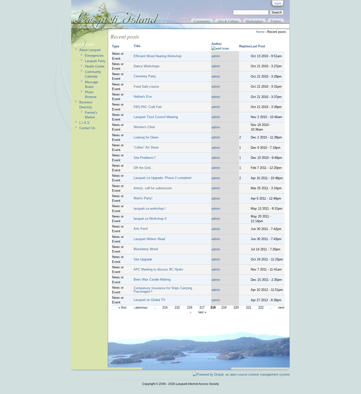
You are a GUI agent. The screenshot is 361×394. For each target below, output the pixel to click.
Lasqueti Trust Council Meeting (156, 117)
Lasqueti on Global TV (149, 300)
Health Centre (94, 66)
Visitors (275, 21)
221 (248, 308)
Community (202, 21)
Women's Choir (144, 127)
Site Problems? (144, 158)
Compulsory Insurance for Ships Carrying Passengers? (163, 289)
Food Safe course (146, 86)
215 (177, 308)
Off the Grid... (143, 168)
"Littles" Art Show (146, 147)
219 (223, 308)
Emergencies (94, 55)
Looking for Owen (146, 137)
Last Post (258, 46)
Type (115, 46)
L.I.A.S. (84, 122)
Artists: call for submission (153, 188)
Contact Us (87, 128)
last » (202, 312)
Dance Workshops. (147, 66)
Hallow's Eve (143, 96)
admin (215, 56)
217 (202, 308)
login (278, 3)
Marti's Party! (143, 198)
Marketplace (254, 21)
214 (164, 308)
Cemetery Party (145, 76)
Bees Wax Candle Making (152, 279)
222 (261, 308)
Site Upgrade (143, 259)
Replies (244, 46)
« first (122, 308)
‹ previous (141, 308)
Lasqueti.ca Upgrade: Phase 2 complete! (163, 178)
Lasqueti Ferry (95, 61)
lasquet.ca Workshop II (150, 218)
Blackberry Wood (146, 249)
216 (189, 308)
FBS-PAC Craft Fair (148, 107)
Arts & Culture (228, 21)
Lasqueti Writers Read (149, 239)
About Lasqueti (90, 50)
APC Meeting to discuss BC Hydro (158, 269)
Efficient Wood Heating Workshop (157, 56)
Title (137, 46)
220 (236, 308)
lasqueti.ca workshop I (150, 208)
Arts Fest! (141, 229)
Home (260, 32)
